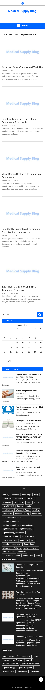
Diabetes (31, 498)
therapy (34, 548)
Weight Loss (28, 555)
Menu (25, 25)
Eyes (22, 502)
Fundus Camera (23, 656)
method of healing (22, 514)
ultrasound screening (11, 555)
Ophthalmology (29, 382)
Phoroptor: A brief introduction (28, 421)
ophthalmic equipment (35, 475)
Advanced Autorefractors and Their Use (22, 67)
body (36, 495)
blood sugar (26, 495)
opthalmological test (11, 536)
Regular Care (29, 544)
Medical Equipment (10, 664)
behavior (15, 495)
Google (28, 396)
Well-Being (33, 608)
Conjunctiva (19, 498)
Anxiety (6, 495)
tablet (26, 548)
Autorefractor (31, 442)
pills (32, 540)
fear (29, 502)
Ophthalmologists (10, 529)
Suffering (17, 548)
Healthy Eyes (8, 510)
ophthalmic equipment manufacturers (18, 525)
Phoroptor (33, 429)
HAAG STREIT (8, 506)
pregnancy (16, 544)
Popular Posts (31, 631)
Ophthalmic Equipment (33, 412)
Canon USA (7, 498)
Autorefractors (21, 475)
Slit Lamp (6, 548)
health (28, 506)
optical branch (15, 461)
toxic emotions (9, 552)
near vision (36, 514)
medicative (7, 514)
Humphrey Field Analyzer (13, 660)
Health (24, 603)
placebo (6, 544)
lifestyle (36, 510)
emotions (7, 502)
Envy (15, 502)
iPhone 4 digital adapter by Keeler (29, 637)
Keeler (27, 510)
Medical (30, 380)
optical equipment (10, 540)
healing (20, 506)
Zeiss (38, 555)
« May (10, 361)
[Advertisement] (22, 19)
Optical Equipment (22, 415)
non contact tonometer (12, 517)
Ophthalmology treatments (13, 533)
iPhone (19, 510)
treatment (22, 552)
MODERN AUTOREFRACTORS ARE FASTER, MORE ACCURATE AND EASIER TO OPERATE (29, 437)
